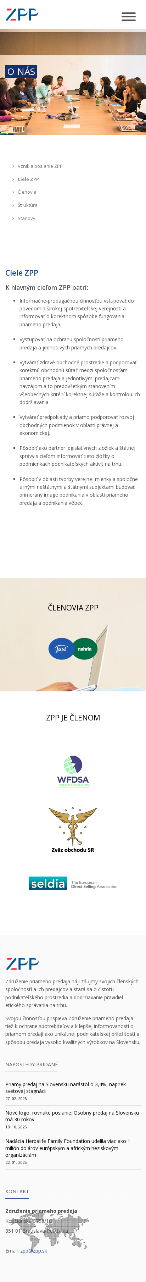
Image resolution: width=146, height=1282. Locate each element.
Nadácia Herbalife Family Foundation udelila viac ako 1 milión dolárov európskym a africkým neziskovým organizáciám (67, 1148)
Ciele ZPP (28, 179)
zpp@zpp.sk (33, 1250)
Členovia (26, 192)
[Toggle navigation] (128, 17)
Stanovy (26, 218)
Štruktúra (27, 205)
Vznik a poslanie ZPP (40, 166)
